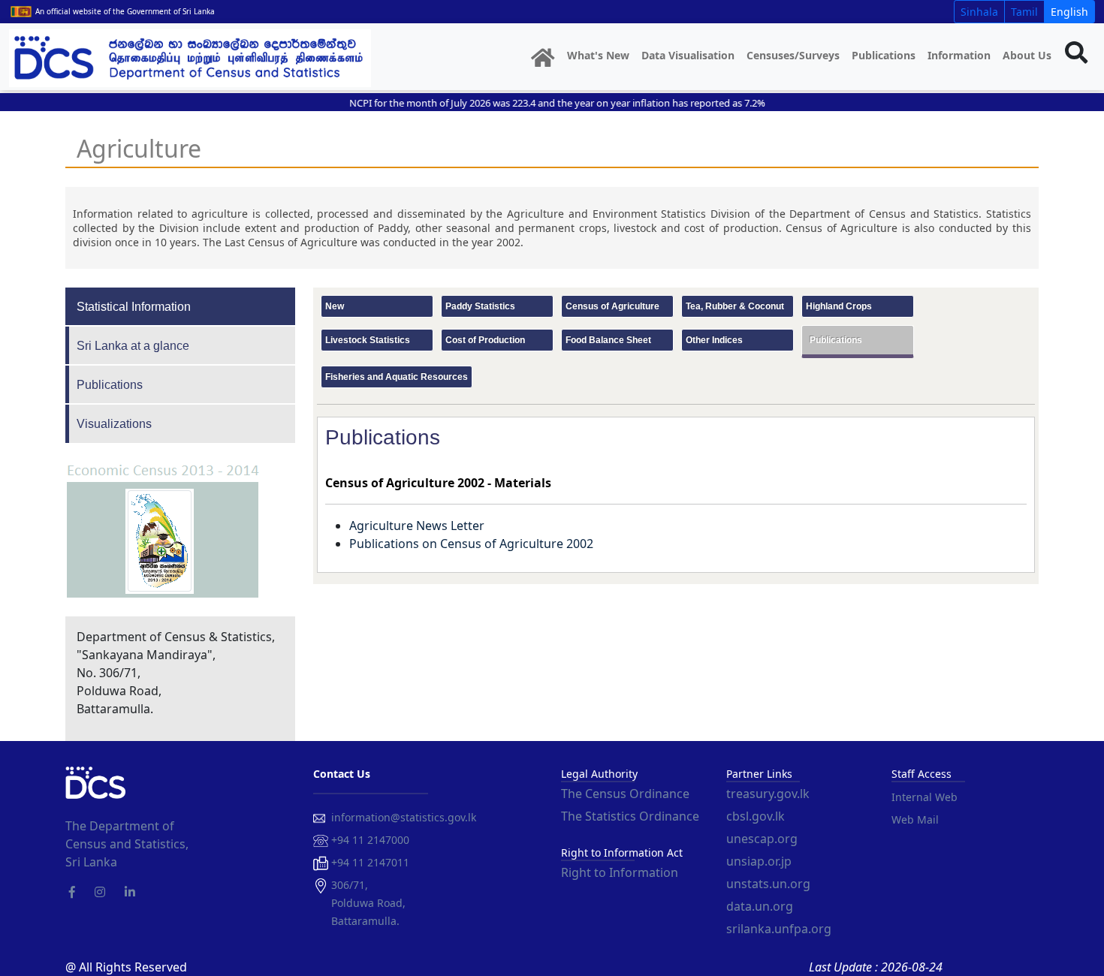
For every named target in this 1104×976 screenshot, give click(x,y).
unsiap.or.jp (759, 861)
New (334, 306)
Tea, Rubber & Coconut (735, 306)
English (1069, 12)
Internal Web (924, 797)
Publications (883, 55)
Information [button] (959, 55)
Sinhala (979, 12)
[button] (543, 58)
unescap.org (762, 838)
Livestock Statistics (367, 340)
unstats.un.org (768, 883)
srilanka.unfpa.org (778, 928)
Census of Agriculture (612, 306)
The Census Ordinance (625, 793)
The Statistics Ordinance (630, 816)
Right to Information (619, 872)
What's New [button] (598, 55)
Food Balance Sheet (608, 340)
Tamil (1024, 12)
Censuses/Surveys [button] (793, 55)
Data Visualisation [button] (687, 55)
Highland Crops (839, 306)
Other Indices (714, 340)
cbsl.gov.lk (755, 816)
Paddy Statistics (480, 306)
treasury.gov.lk (768, 793)
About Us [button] (1027, 55)
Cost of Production (485, 340)
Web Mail (915, 819)
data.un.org (759, 906)
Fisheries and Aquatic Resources (396, 377)
